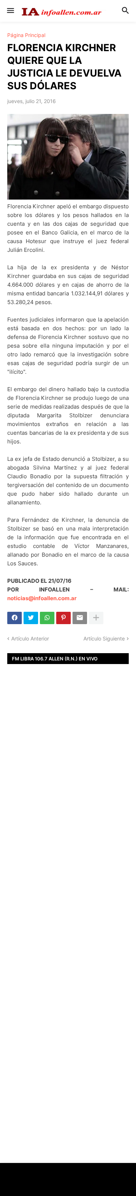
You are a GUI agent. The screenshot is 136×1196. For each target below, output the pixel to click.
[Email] (80, 618)
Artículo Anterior (30, 638)
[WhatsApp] (47, 618)
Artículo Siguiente (104, 638)
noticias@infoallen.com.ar (42, 598)
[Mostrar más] (96, 618)
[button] (10, 11)
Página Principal (26, 35)
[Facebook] (14, 618)
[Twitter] (31, 618)
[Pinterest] (63, 618)
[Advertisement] (68, 786)
